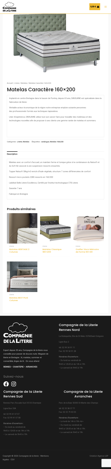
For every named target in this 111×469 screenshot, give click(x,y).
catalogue (45, 142)
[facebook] (6, 384)
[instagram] (14, 384)
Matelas (24, 83)
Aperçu (22, 241)
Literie (16, 83)
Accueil (10, 83)
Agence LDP (103, 456)
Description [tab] (12, 154)
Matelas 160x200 (56, 142)
